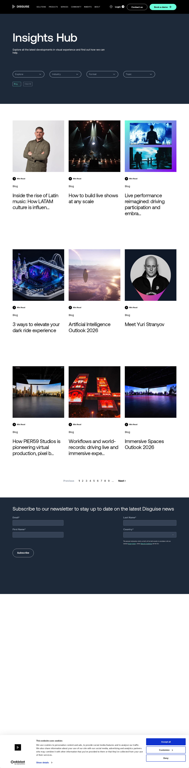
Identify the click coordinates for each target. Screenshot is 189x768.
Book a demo (161, 7)
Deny (165, 758)
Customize (164, 750)
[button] (41, 7)
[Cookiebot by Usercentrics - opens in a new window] (18, 763)
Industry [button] (56, 74)
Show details (42, 762)
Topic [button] (129, 74)
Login (118, 6)
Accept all (166, 742)
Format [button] (92, 74)
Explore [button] (19, 74)
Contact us (137, 7)
